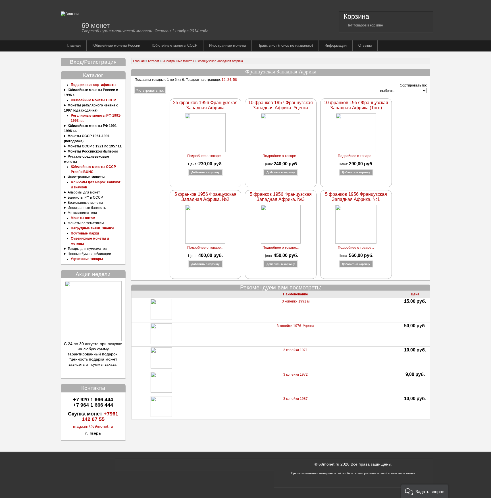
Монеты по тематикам (86, 223)
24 (229, 80)
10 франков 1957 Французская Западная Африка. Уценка (280, 105)
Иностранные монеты (227, 45)
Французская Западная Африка (220, 61)
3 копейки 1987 (295, 399)
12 (223, 80)
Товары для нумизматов (87, 249)
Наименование (295, 294)
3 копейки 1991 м (295, 301)
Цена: (193, 164)
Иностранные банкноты (87, 208)
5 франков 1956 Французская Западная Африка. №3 (281, 197)
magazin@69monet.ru (93, 426)
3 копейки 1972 (295, 374)
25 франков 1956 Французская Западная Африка (205, 105)
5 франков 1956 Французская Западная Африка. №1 (356, 197)
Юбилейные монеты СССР (174, 45)
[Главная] (70, 14)
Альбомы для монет (84, 192)
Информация (335, 45)
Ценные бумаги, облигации (89, 254)
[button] (424, 491)
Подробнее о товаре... (205, 156)
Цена (415, 294)
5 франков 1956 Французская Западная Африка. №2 (205, 197)
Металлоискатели (82, 213)
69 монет (96, 25)
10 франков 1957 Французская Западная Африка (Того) (356, 105)
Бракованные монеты (85, 203)
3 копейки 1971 (295, 350)
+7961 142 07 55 (100, 416)
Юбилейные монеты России (116, 45)
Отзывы (365, 45)
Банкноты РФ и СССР (85, 197)
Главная (74, 45)
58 (235, 80)
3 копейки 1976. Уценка (295, 326)
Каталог (153, 61)
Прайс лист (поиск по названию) (285, 45)
